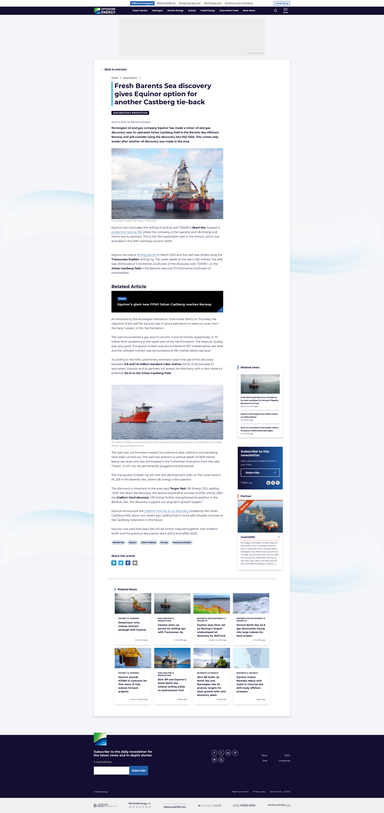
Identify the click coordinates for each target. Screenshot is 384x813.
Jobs (264, 760)
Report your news (240, 792)
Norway (164, 543)
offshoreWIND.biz (166, 3)
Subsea (192, 10)
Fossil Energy (208, 10)
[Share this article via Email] (135, 562)
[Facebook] (273, 483)
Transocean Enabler (182, 543)
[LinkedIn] (268, 483)
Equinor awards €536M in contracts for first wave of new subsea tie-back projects (132, 684)
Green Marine (139, 10)
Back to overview (115, 69)
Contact (286, 792)
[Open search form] (275, 11)
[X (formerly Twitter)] (221, 753)
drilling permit (146, 255)
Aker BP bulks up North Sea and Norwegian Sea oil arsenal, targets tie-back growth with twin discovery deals (211, 686)
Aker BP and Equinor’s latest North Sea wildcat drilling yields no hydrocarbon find (172, 685)
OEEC (287, 755)
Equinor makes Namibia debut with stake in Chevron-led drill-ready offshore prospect (250, 684)
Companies (284, 760)
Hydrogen (157, 10)
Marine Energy (175, 10)
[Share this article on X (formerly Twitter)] (120, 562)
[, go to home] (104, 11)
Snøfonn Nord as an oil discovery (166, 511)
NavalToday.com (212, 3)
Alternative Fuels (228, 10)
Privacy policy (259, 792)
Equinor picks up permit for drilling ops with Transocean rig (172, 629)
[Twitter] (278, 483)
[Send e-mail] (214, 759)
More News (249, 10)
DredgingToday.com (190, 3)
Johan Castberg (148, 543)
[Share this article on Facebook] (128, 562)
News (264, 755)
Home (114, 77)
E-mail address (102, 762)
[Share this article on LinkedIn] (113, 562)
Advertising (282, 3)
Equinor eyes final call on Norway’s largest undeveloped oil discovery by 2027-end (211, 630)
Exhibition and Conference (239, 3)
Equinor (132, 543)
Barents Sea (118, 543)
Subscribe (252, 472)
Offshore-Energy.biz (142, 3)
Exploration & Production (130, 112)
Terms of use (275, 792)
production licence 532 (126, 232)
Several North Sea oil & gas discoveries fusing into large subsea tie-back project (251, 630)
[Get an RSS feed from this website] (221, 759)
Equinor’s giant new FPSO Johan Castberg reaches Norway (164, 304)
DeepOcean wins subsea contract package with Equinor (132, 626)
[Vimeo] (235, 753)
